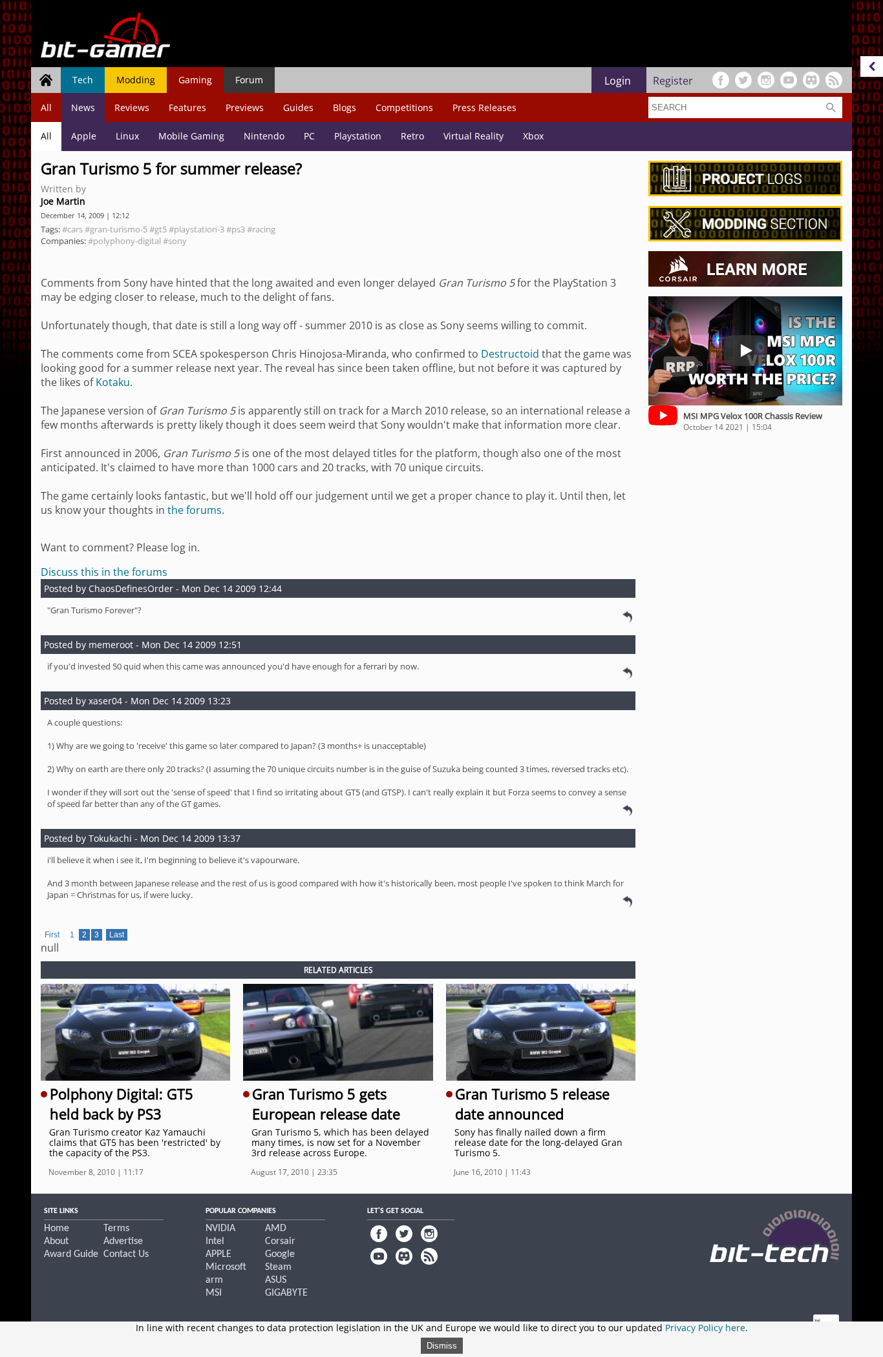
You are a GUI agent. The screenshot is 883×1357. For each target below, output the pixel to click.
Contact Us (126, 1254)
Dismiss (442, 1346)
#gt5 (158, 229)
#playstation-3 (196, 229)
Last (116, 934)
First (52, 934)
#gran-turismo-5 (116, 229)
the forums (194, 510)
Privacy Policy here (705, 1327)
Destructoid (510, 354)
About (56, 1241)
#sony (175, 241)
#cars (72, 229)
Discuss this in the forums (104, 572)
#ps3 (235, 229)
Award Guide (71, 1254)
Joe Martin (63, 201)
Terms (116, 1228)
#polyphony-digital (124, 241)
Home (56, 1228)
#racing (261, 229)
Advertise (123, 1241)
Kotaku (113, 382)
